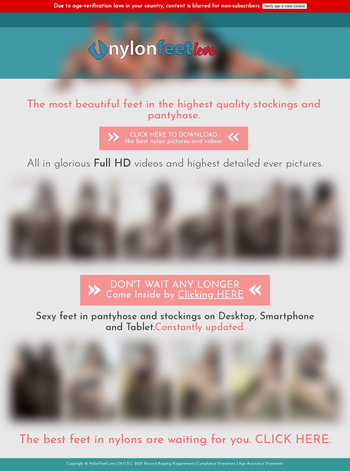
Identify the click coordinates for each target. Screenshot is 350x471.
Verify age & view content (284, 6)
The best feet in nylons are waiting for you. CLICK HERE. (175, 440)
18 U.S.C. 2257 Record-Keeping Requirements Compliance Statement (177, 464)
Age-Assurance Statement (261, 464)
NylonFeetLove (102, 464)
